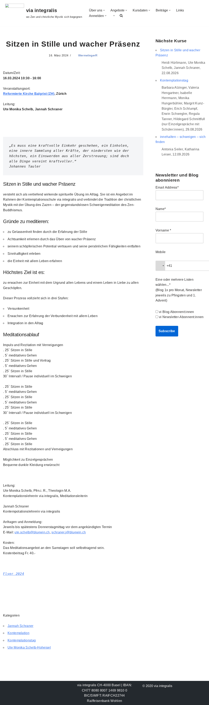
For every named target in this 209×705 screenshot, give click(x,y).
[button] (104, 10)
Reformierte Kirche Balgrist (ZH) (28, 93)
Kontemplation (18, 633)
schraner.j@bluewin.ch (68, 532)
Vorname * (163, 230)
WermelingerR (88, 55)
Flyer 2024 (13, 574)
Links (180, 10)
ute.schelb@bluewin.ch (32, 532)
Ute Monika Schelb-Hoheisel (29, 647)
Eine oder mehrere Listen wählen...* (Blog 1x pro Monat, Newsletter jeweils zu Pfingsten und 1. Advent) (179, 290)
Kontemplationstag (22, 640)
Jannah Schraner (20, 626)
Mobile (161, 252)
